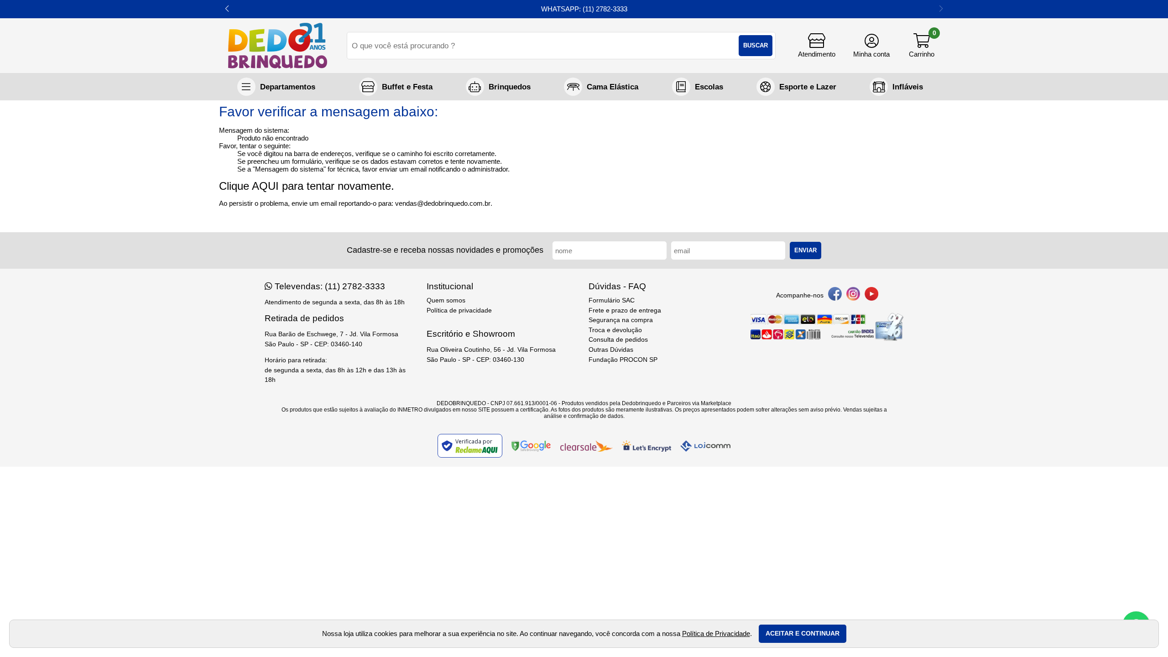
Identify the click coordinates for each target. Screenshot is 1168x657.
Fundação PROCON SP (623, 359)
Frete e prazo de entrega (625, 310)
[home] (277, 45)
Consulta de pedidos (618, 339)
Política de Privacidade (716, 633)
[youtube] (871, 295)
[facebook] (835, 295)
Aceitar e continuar (803, 633)
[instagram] (853, 295)
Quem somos (446, 300)
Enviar (805, 250)
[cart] (921, 45)
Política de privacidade (459, 310)
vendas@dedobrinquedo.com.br (442, 203)
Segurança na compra (621, 320)
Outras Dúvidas (611, 349)
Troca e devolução (615, 330)
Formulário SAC (612, 300)
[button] (227, 9)
